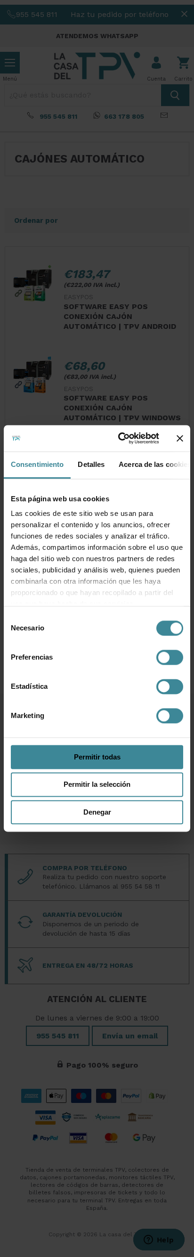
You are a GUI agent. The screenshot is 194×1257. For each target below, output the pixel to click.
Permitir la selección (97, 785)
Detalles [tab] (91, 464)
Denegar (97, 812)
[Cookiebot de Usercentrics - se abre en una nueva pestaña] (120, 438)
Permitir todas (97, 757)
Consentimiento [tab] (37, 464)
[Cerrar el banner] (180, 438)
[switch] (169, 657)
